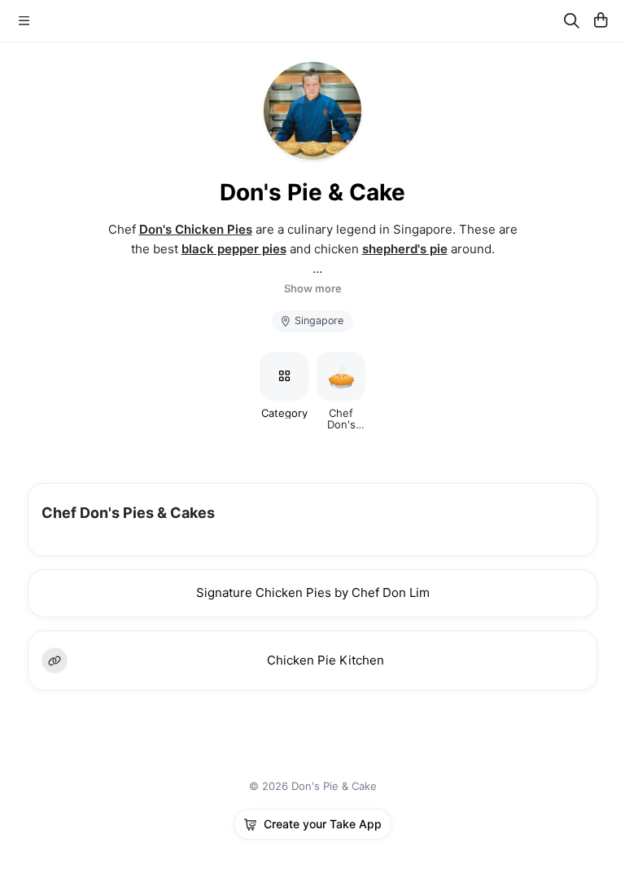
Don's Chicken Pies (195, 229)
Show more (313, 289)
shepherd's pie (405, 249)
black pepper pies (233, 249)
